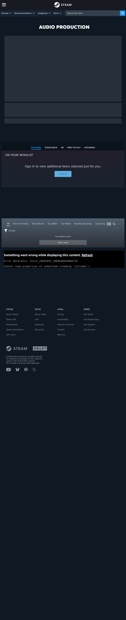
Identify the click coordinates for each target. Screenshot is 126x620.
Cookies (61, 329)
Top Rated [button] (66, 223)
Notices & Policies (65, 324)
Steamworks (12, 324)
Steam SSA (11, 319)
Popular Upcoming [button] (83, 223)
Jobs (37, 319)
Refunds (61, 334)
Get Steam (88, 314)
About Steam (12, 314)
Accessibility (63, 319)
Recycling (39, 329)
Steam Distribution (15, 329)
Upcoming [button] (100, 223)
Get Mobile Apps (91, 319)
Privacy (60, 314)
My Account (89, 329)
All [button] (8, 223)
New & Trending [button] (20, 223)
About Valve (40, 314)
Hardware (39, 324)
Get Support (89, 324)
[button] (6, 13)
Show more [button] (63, 242)
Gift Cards (10, 334)
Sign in (63, 174)
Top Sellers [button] (52, 223)
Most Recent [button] (38, 223)
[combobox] (92, 13)
